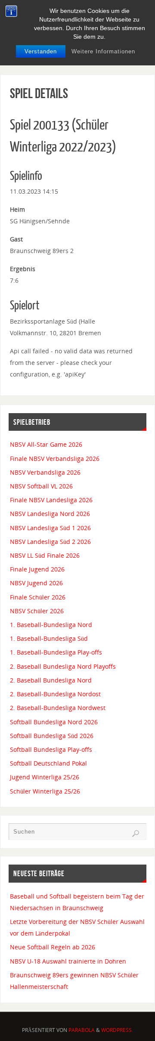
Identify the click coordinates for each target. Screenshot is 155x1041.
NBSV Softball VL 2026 (41, 486)
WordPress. (117, 1030)
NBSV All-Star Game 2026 (46, 444)
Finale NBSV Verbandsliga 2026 (54, 458)
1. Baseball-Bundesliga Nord (51, 625)
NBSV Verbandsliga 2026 (45, 472)
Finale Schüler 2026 (37, 597)
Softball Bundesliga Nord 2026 (54, 722)
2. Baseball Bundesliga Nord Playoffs (63, 666)
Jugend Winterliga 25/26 (44, 777)
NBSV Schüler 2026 (37, 611)
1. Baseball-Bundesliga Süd (49, 638)
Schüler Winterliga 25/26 (45, 791)
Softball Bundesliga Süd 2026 (51, 736)
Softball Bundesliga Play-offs (51, 749)
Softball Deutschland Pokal (48, 763)
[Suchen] (135, 833)
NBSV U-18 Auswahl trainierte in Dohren (68, 961)
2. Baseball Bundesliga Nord (51, 680)
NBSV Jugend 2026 (36, 583)
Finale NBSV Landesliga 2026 (51, 500)
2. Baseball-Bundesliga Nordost (55, 694)
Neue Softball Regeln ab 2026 (52, 947)
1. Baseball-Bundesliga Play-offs (56, 652)
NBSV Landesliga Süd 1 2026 (50, 528)
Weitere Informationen (103, 51)
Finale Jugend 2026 (37, 569)
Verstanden (41, 51)
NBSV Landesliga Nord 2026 (50, 514)
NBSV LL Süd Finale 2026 (45, 555)
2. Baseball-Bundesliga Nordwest (57, 708)
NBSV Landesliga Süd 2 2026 (50, 541)
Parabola (81, 1030)
